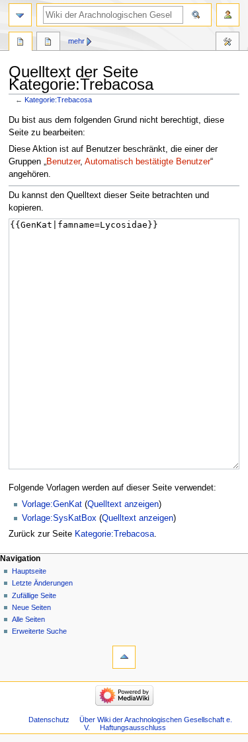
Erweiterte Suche (39, 631)
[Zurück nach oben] (124, 657)
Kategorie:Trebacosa (58, 100)
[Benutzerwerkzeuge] (227, 14)
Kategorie (20, 42)
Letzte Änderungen (42, 583)
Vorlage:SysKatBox (59, 518)
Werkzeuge (227, 42)
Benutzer (63, 161)
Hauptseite (29, 571)
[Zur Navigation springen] (20, 14)
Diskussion (48, 42)
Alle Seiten (28, 619)
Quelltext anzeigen (123, 504)
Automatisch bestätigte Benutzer (147, 161)
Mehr (76, 41)
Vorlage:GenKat (52, 504)
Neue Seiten (31, 607)
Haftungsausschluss (133, 727)
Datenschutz (48, 720)
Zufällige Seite (34, 595)
